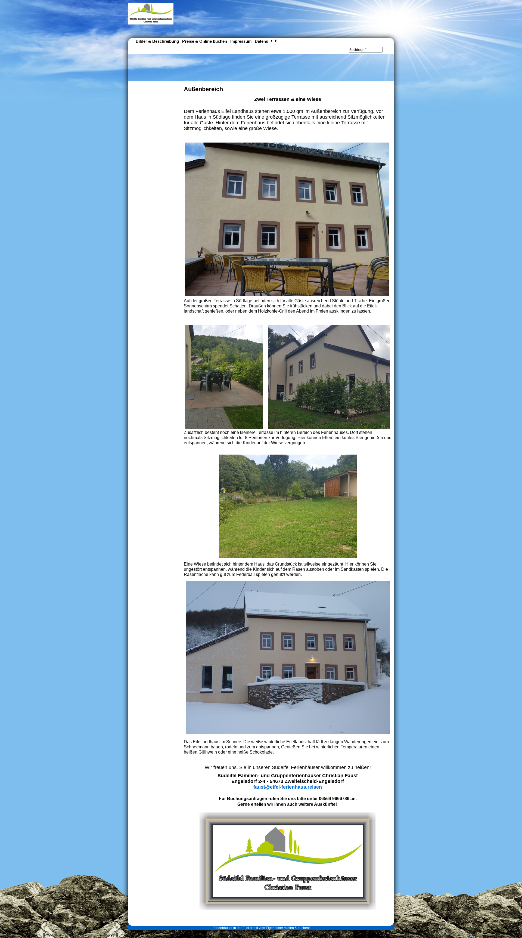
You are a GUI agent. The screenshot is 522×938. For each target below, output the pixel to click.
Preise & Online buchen (204, 41)
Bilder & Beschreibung (157, 41)
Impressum (240, 41)
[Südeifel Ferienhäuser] (150, 23)
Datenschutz (267, 41)
